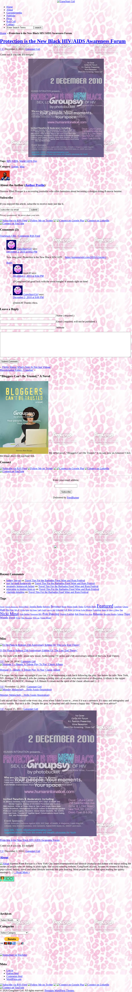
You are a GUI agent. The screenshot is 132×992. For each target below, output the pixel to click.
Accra (2, 607)
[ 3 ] (2, 49)
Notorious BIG (36, 614)
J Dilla (22, 610)
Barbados (46, 607)
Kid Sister (33, 610)
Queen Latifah (67, 614)
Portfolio (10, 15)
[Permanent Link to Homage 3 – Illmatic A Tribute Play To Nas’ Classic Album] (31, 664)
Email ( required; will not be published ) (76, 321)
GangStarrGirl (24, 248)
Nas (121, 610)
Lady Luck (42, 610)
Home (9, 6)
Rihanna (98, 614)
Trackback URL (8, 236)
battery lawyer (13, 580)
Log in (9, 970)
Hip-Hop (10, 610)
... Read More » (22, 872)
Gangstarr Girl (32, 49)
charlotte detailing (15, 592)
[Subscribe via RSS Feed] (13, 220)
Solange (120, 614)
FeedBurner (73, 497)
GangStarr (118, 607)
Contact (10, 24)
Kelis (27, 610)
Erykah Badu (90, 606)
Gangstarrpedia (14, 12)
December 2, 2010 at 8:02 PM (21, 251)
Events (14, 166)
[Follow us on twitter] (13, 895)
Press (9, 18)
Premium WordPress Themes (59, 990)
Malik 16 (105, 610)
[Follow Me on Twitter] (40, 220)
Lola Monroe (87, 610)
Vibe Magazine (26, 618)
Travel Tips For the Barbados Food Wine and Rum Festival (55, 580)
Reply (9, 262)
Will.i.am (36, 618)
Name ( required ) (65, 315)
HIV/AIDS (12, 161)
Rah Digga (80, 614)
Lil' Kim (68, 610)
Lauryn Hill (51, 610)
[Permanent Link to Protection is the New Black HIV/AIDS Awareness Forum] (48, 835)
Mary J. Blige (114, 610)
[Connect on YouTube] (12, 223)
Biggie (63, 607)
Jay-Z (16, 610)
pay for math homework (18, 583)
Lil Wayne (76, 610)
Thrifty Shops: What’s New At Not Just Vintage (26, 367)
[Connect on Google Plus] (70, 220)
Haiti (2, 609)
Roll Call (11, 21)
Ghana (125, 607)
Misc (22, 166)
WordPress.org (13, 979)
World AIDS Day (28, 161)
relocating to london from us (20, 589)
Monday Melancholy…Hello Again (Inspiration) (24, 695)
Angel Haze (24, 607)
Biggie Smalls (72, 607)
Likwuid (60, 610)
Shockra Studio (110, 614)
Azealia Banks (35, 606)
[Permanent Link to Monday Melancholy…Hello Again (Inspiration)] (26, 689)
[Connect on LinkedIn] (97, 220)
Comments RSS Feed (29, 236)
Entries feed (12, 973)
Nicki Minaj (9, 613)
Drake (81, 607)
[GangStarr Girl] (66, 1)
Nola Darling (25, 614)
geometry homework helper (20, 586)
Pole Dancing (50, 614)
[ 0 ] (2, 661)
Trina (18, 618)
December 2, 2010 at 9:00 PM (28, 297)
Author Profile (34, 185)
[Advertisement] (24, 525)
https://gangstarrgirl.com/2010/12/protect (85, 257)
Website (60, 327)
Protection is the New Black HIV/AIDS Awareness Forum (63, 41)
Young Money (45, 618)
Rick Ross (88, 614)
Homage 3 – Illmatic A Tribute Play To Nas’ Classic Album (30, 669)
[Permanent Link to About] (4, 863)
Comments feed (14, 976)
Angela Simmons (11, 607)
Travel (12, 617)
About (9, 9)
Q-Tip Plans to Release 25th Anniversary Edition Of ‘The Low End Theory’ (39, 650)
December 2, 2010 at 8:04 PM (28, 276)
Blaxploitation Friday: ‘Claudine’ (16, 370)
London (97, 610)
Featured (105, 605)
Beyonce (56, 606)
